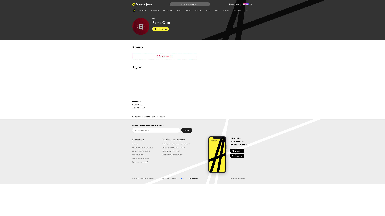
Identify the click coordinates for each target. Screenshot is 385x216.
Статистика (165, 178)
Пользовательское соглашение (142, 147)
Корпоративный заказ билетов (172, 155)
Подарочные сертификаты (141, 151)
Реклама (174, 178)
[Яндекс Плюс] (246, 4)
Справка (135, 144)
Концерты (147, 117)
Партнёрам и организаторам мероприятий (176, 144)
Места (154, 117)
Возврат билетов (138, 155)
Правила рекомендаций (140, 162)
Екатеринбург (136, 117)
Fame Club (135, 101)
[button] (247, 10)
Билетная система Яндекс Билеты (173, 147)
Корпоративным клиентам (171, 151)
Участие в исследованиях (140, 158)
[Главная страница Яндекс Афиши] (133, 4)
